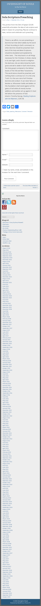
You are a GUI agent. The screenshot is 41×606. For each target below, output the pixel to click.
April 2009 (6, 517)
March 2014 (6, 404)
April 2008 (6, 540)
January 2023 (6, 275)
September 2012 (7, 439)
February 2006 (7, 589)
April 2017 (6, 336)
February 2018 (7, 318)
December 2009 (7, 501)
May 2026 (6, 250)
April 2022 (6, 280)
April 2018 (6, 315)
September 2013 (7, 416)
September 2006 (8, 576)
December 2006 (7, 570)
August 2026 (6, 248)
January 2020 (7, 303)
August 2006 (6, 578)
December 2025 (7, 254)
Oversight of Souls (20, 4)
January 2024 (7, 265)
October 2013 (6, 414)
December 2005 (7, 593)
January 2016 (7, 362)
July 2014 (5, 397)
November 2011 (7, 458)
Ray (8, 20)
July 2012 (5, 442)
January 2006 (7, 591)
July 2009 (5, 511)
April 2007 (6, 562)
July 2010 (5, 488)
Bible (8, 111)
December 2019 (7, 305)
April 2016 (6, 357)
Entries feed (6, 239)
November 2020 (7, 297)
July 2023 (5, 271)
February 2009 (7, 521)
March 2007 (6, 564)
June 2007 (6, 559)
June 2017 (6, 332)
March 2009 (6, 519)
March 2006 (6, 587)
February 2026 (7, 252)
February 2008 (7, 543)
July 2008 (5, 534)
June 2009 (6, 513)
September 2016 (7, 347)
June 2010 (6, 490)
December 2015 (7, 364)
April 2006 (6, 585)
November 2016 (7, 343)
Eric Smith (5, 228)
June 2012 (6, 444)
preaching (12, 111)
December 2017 (7, 322)
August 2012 (6, 440)
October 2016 (6, 345)
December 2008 (7, 524)
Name (5, 154)
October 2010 (6, 482)
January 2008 (7, 545)
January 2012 (6, 454)
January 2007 (7, 568)
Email (4, 160)
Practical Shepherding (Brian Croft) (12, 230)
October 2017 (6, 326)
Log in (4, 237)
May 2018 (6, 313)
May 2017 (5, 334)
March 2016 (6, 358)
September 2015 (7, 370)
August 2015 (6, 372)
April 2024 (6, 263)
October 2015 (6, 368)
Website (5, 165)
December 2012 (7, 433)
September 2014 (7, 393)
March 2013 (6, 427)
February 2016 (7, 360)
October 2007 (6, 551)
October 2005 (6, 597)
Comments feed (7, 241)
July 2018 (5, 311)
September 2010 (7, 484)
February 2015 (7, 383)
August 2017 (6, 330)
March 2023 (6, 273)
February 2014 (7, 406)
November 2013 (7, 412)
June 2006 (6, 581)
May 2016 (6, 355)
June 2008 (6, 536)
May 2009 (6, 515)
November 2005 (7, 595)
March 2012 (6, 450)
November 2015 (7, 366)
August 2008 (6, 532)
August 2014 (6, 395)
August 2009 (6, 509)
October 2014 (6, 391)
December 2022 (7, 277)
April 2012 (6, 448)
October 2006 (7, 574)
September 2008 (8, 530)
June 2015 (6, 376)
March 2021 (6, 292)
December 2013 (7, 410)
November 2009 (7, 503)
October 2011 (6, 460)
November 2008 (7, 526)
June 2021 (6, 286)
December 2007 (7, 547)
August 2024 (6, 261)
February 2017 (7, 338)
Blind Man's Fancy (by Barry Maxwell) (13, 222)
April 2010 (6, 494)
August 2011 (6, 463)
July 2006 (5, 580)
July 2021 (5, 284)
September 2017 (7, 328)
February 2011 (7, 475)
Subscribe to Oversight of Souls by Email (13, 213)
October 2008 (7, 528)
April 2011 (6, 471)
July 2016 (5, 351)
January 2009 (7, 522)
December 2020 (7, 296)
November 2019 (7, 307)
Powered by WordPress (17, 603)
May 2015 (5, 378)
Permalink (30, 111)
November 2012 (7, 435)
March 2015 (6, 381)
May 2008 (6, 538)
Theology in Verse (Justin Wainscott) (12, 232)
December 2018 (7, 309)
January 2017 (6, 339)
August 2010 (6, 486)
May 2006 (6, 583)
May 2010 (6, 492)
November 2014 (7, 389)
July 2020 (5, 299)
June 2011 (6, 467)
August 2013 (6, 418)
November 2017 (7, 324)
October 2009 (6, 505)
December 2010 (7, 479)
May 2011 (5, 469)
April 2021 (6, 290)
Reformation (18, 111)
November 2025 (7, 256)
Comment (24, 111)
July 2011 (5, 465)
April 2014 (6, 402)
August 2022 (6, 278)
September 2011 (7, 461)
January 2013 (6, 431)
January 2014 (6, 408)
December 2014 (7, 387)
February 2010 (7, 498)
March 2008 (6, 541)
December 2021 (7, 282)
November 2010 (7, 480)
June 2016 (6, 353)
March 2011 (6, 473)
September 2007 (7, 553)
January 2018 (7, 320)
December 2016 (7, 341)
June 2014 (6, 399)
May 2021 (5, 288)
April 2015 (6, 379)
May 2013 (5, 423)
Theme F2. (28, 603)
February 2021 (7, 294)
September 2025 (7, 257)
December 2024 (7, 259)
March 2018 (6, 317)
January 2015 (6, 385)
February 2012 (7, 452)
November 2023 (7, 269)
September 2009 (7, 507)
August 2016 (6, 349)
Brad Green (6, 224)
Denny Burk (6, 226)
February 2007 (7, 566)
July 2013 (5, 419)
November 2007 (7, 549)
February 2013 (7, 429)
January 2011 (6, 477)
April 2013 (6, 425)
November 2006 (7, 572)
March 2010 (6, 496)
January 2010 (7, 500)
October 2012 (6, 437)
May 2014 (5, 400)
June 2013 (6, 421)
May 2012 (5, 446)
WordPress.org (6, 243)
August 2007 (6, 555)
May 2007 (6, 561)
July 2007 (5, 557)
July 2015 (5, 374)
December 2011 (7, 456)
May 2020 (6, 301)
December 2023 (7, 267)
